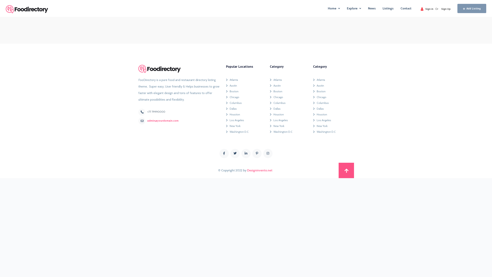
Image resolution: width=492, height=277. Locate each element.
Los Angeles (237, 120)
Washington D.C (239, 131)
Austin (233, 85)
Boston (234, 91)
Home (332, 8)
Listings (388, 8)
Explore (352, 8)
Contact (406, 8)
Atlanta (234, 80)
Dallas (233, 108)
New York (235, 126)
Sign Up (446, 9)
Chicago (234, 97)
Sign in (429, 9)
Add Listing (473, 8)
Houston (235, 114)
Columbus (236, 103)
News (372, 8)
